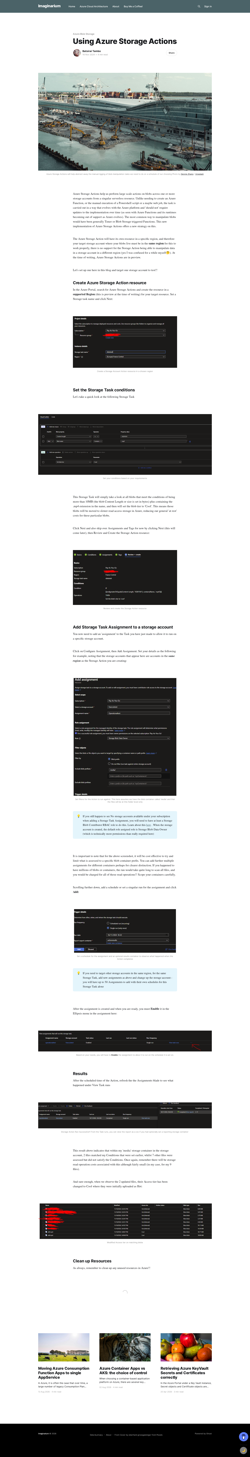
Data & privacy (96, 1435)
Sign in (208, 6)
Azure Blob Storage (83, 33)
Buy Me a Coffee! (133, 6)
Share (171, 53)
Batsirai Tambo (91, 51)
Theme (243, 1444)
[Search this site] (199, 6)
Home (72, 6)
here (148, 825)
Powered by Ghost (203, 1433)
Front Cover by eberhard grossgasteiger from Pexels (138, 1435)
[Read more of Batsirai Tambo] (77, 53)
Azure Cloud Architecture (94, 6)
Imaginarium (49, 6)
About (115, 6)
